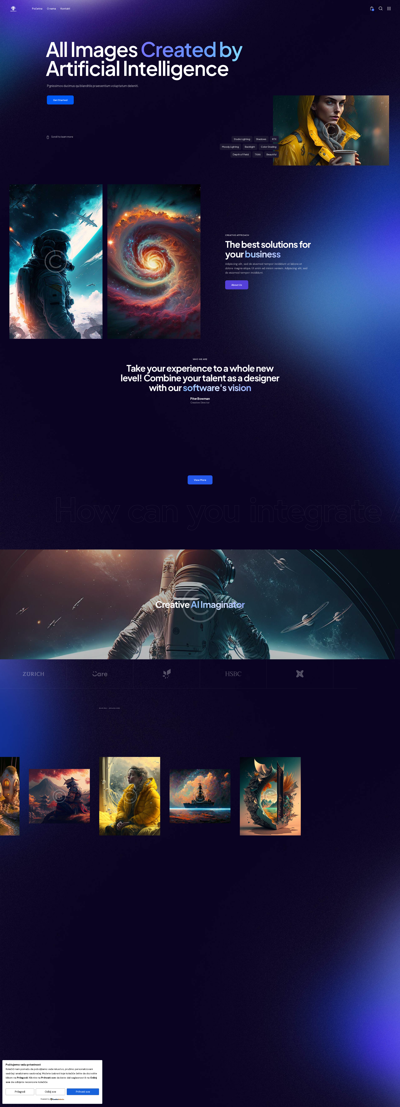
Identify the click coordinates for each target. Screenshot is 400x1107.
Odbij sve (50, 1091)
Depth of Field (241, 154)
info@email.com (281, 1047)
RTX (274, 138)
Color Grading (268, 146)
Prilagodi (20, 1091)
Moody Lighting (230, 146)
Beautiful (271, 154)
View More (208, 741)
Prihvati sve (83, 1091)
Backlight (250, 146)
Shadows (261, 138)
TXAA (258, 154)
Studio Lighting (242, 138)
